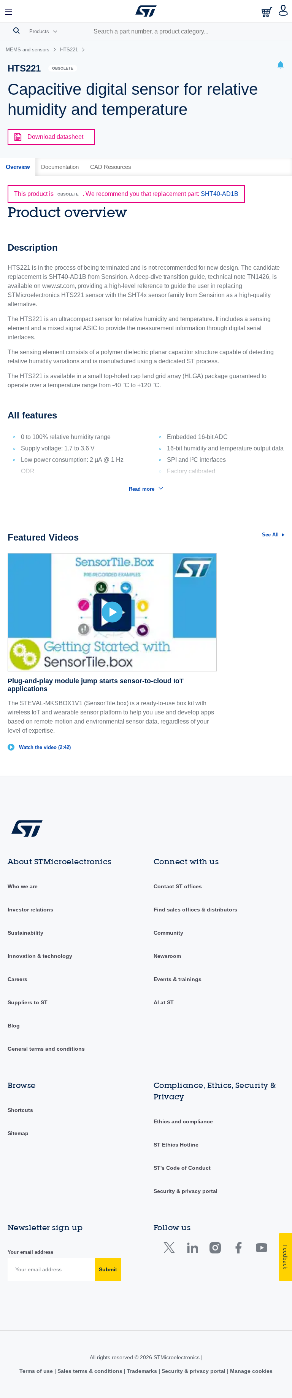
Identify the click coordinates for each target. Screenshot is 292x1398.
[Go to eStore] (267, 12)
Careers (17, 979)
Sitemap (18, 1133)
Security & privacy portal (185, 1191)
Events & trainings (178, 979)
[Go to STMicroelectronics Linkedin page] (192, 1249)
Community (168, 933)
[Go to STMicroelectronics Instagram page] (215, 1249)
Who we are (23, 886)
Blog (14, 1026)
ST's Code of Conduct (182, 1168)
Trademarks (142, 1371)
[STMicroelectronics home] (146, 11)
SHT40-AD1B (219, 194)
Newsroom (167, 956)
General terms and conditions (46, 1049)
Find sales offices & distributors (195, 910)
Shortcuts (20, 1110)
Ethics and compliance (183, 1121)
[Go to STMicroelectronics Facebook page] (238, 1249)
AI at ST (164, 1002)
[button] (9, 11)
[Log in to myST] (283, 11)
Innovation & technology (40, 956)
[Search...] (16, 30)
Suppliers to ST (28, 1002)
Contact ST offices (178, 886)
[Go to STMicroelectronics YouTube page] (261, 1249)
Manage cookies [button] (251, 1371)
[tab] (17, 167)
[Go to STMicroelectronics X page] (170, 1249)
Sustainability (25, 933)
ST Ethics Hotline (176, 1145)
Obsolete (62, 68)
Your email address (30, 1252)
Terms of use (36, 1371)
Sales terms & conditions (90, 1371)
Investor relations (30, 910)
